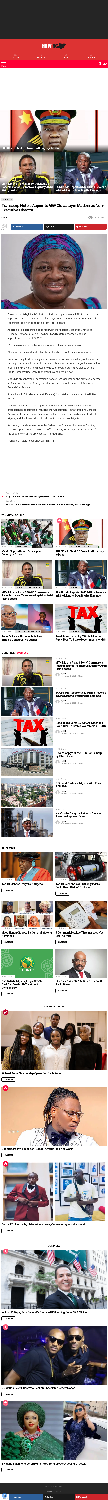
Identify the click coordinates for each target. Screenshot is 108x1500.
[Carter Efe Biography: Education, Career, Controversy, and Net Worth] (54, 1191)
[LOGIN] (105, 64)
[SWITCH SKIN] (100, 64)
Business (21, 588)
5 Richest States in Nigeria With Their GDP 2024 (78, 785)
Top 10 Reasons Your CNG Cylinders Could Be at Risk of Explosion (77, 885)
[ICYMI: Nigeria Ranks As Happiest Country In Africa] (27, 533)
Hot (66, 58)
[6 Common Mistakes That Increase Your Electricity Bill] (81, 915)
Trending (91, 58)
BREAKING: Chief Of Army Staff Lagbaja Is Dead (79, 553)
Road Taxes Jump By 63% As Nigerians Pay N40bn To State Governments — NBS (80, 638)
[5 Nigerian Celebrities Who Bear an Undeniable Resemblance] (54, 1355)
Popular (41, 58)
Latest (15, 58)
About (49, 1492)
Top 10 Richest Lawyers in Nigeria (22, 884)
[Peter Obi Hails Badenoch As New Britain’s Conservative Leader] (27, 618)
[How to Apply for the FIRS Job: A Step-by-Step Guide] (27, 762)
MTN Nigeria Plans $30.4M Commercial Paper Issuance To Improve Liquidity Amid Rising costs (27, 595)
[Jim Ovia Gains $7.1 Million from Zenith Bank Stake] (81, 963)
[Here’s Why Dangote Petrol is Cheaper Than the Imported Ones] (27, 822)
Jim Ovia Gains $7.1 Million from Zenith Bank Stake (79, 983)
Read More (8, 890)
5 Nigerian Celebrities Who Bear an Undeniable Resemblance (38, 1388)
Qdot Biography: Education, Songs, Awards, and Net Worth (37, 1149)
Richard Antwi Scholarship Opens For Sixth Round (31, 1073)
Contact (58, 1492)
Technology (35, 588)
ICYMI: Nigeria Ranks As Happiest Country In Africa (21, 553)
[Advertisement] (54, 19)
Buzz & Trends (78, 547)
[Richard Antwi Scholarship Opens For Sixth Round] (54, 1040)
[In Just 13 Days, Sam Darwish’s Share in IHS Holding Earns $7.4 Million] (54, 1279)
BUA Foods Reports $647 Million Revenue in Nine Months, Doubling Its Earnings (80, 594)
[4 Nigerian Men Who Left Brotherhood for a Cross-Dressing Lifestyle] (54, 1430)
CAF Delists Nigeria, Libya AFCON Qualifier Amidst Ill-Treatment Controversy (21, 984)
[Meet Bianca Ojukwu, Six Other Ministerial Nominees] (27, 915)
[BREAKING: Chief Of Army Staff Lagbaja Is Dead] (54, 131)
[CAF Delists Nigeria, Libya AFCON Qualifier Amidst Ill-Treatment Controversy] (27, 963)
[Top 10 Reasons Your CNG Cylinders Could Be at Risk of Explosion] (81, 866)
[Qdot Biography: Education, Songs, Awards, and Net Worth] (54, 1116)
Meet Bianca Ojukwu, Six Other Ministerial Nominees (26, 934)
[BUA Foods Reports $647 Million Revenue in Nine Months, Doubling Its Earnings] (81, 173)
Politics (92, 547)
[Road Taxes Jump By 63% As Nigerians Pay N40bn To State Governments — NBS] (81, 618)
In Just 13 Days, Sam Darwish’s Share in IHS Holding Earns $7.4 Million (44, 1312)
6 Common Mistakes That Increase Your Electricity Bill (80, 934)
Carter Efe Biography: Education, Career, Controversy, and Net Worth (43, 1224)
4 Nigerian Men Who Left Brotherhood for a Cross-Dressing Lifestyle (43, 1463)
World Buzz (22, 547)
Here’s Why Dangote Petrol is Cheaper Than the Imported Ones (78, 815)
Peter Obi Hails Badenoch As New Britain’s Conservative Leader (22, 638)
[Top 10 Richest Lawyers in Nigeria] (27, 866)
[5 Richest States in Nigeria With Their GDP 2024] (27, 792)
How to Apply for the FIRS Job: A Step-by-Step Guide (79, 754)
